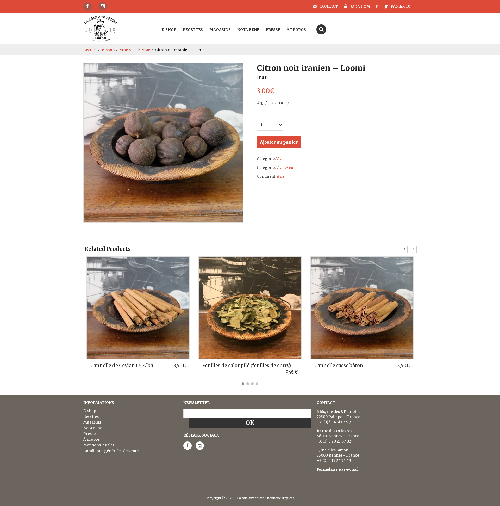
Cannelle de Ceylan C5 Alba (121, 365)
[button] (243, 383)
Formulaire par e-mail (337, 469)
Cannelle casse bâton (338, 365)
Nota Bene (92, 428)
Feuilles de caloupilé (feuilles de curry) (246, 365)
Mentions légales (98, 445)
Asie (280, 176)
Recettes (91, 416)
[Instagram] (102, 6)
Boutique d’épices (281, 498)
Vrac (146, 50)
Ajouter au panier (279, 142)
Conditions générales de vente (111, 451)
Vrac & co (128, 50)
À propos (91, 439)
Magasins (92, 422)
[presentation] (404, 249)
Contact (329, 6)
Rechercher (321, 29)
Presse (89, 433)
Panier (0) (400, 6)
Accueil (90, 50)
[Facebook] (87, 6)
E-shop (108, 50)
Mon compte (364, 6)
